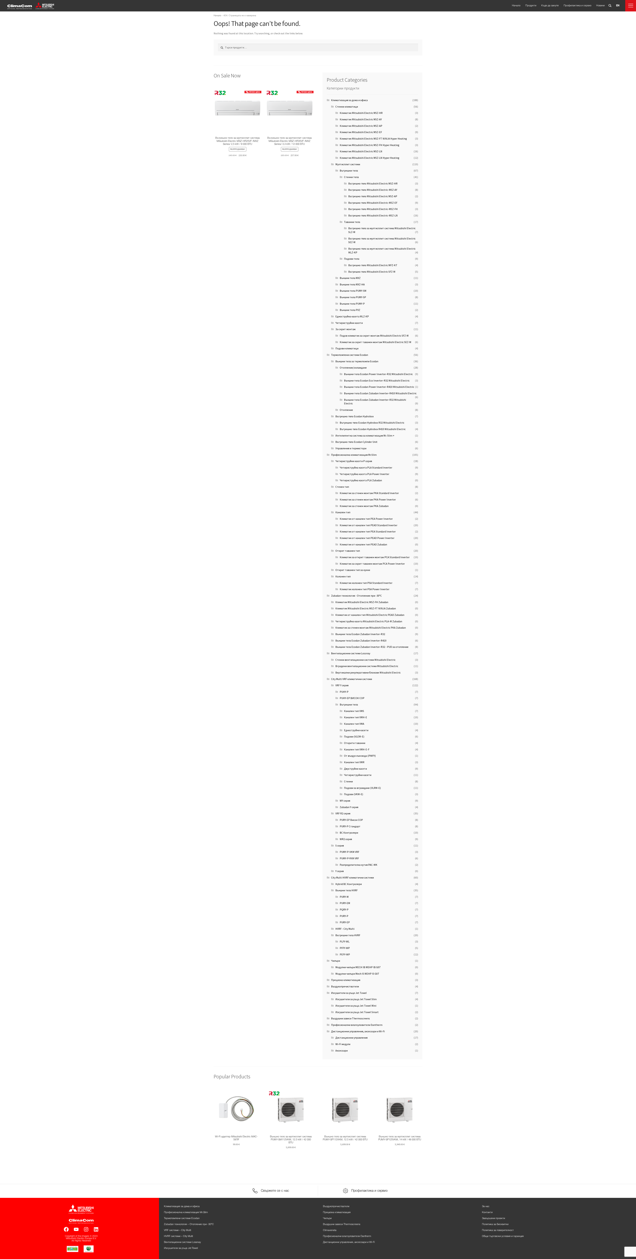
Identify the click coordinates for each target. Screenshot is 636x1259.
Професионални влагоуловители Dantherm (356, 1024)
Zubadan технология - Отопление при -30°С (356, 595)
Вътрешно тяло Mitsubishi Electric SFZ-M (371, 271)
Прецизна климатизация (345, 980)
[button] (630, 5)
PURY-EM (345, 903)
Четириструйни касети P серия (353, 461)
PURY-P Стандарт (350, 826)
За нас (485, 1206)
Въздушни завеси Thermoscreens (350, 1018)
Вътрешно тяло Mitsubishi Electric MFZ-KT (372, 265)
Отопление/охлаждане (353, 367)
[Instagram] (86, 1229)
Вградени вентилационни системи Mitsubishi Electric (366, 666)
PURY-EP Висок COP (351, 819)
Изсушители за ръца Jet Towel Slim (356, 999)
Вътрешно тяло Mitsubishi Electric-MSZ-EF (372, 202)
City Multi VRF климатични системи (351, 679)
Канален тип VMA (354, 723)
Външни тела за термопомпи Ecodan (356, 361)
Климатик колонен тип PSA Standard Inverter (366, 583)
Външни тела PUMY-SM (353, 290)
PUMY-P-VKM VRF (349, 851)
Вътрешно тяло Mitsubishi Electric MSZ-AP (372, 196)
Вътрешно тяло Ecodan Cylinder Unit (356, 441)
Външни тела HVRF (346, 890)
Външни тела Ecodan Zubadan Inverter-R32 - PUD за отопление (371, 646)
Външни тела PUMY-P (352, 303)
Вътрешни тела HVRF (347, 935)
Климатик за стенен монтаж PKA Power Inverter (368, 499)
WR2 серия (346, 839)
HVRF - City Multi (344, 928)
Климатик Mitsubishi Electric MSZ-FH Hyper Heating (369, 145)
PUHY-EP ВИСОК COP (352, 698)
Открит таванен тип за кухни (352, 570)
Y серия (339, 871)
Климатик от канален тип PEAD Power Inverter (367, 538)
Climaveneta (329, 1230)
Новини (600, 5)
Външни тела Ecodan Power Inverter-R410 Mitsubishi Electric (379, 386)
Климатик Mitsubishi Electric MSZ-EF (361, 132)
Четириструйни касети (349, 322)
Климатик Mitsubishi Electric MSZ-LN (361, 151)
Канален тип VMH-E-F (356, 749)
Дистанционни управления (351, 1037)
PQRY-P (344, 909)
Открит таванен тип (347, 550)
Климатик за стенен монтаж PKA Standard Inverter (369, 493)
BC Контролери (349, 832)
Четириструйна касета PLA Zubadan (361, 480)
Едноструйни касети (356, 730)
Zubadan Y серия (349, 807)
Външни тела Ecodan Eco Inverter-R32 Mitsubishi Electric (377, 380)
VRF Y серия (341, 685)
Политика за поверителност (498, 1230)
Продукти (530, 5)
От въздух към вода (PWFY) (360, 755)
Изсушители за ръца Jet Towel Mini (355, 1005)
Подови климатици (346, 348)
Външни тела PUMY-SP (353, 297)
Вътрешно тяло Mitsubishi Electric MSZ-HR (373, 183)
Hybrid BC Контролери (348, 884)
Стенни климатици (346, 106)
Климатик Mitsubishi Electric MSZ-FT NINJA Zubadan (365, 608)
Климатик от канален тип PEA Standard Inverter (368, 531)
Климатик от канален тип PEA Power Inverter (366, 518)
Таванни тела (352, 222)
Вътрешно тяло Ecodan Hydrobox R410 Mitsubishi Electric (373, 429)
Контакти (487, 1212)
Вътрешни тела (349, 170)
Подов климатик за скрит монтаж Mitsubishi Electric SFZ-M (374, 335)
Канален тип (342, 512)
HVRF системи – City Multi (178, 1236)
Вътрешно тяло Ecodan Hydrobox (354, 416)
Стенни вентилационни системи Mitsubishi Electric (365, 659)
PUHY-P (344, 691)
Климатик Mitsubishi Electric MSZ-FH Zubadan (361, 602)
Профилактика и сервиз (577, 5)
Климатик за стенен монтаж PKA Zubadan (364, 506)
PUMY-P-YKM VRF (349, 858)
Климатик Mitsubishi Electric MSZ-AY (361, 119)
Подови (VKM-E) (353, 794)
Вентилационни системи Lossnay (350, 653)
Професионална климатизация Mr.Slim (354, 454)
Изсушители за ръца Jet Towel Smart (357, 1012)
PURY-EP (345, 922)
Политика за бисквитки (495, 1224)
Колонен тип (343, 576)
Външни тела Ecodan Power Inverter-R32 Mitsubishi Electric (378, 374)
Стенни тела (351, 177)
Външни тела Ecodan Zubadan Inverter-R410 (360, 640)
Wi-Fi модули (342, 1044)
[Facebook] (66, 1229)
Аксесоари (341, 1050)
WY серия (345, 800)
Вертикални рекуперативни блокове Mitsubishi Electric (368, 672)
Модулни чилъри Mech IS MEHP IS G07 (357, 973)
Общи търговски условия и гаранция (503, 1236)
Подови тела (351, 258)
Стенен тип (342, 486)
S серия (339, 845)
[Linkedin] (96, 1229)
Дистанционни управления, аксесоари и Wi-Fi (358, 1031)
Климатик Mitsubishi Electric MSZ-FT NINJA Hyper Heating (373, 138)
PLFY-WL (344, 941)
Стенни (348, 781)
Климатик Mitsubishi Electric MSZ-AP (361, 125)
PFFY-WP (345, 948)
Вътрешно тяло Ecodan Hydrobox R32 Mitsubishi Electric (372, 422)
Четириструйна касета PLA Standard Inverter (366, 467)
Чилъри (335, 960)
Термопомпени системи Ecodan (349, 354)
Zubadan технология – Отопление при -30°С (189, 1224)
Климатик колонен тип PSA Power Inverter (364, 589)
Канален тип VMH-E (355, 717)
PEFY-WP (345, 954)
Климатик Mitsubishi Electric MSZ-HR (361, 113)
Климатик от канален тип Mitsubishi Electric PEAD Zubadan (369, 614)
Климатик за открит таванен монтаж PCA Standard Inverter (375, 557)
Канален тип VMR (354, 762)
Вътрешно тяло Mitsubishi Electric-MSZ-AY (372, 189)
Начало (516, 5)
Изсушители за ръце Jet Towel (349, 993)
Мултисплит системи (347, 164)
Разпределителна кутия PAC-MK (358, 864)
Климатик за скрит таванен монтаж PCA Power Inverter (372, 563)
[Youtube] (76, 1229)
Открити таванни (354, 743)
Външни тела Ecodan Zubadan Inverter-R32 (360, 634)
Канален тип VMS (354, 711)
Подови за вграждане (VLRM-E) (362, 788)
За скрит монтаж (345, 329)
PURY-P (344, 916)
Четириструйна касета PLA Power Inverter (364, 474)
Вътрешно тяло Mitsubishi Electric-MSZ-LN (373, 215)
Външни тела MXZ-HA (352, 284)
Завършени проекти (493, 1218)
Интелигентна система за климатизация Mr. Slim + (364, 435)
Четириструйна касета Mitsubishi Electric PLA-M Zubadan (368, 621)
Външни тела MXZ (350, 278)
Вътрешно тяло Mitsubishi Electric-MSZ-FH (373, 209)
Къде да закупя (550, 5)
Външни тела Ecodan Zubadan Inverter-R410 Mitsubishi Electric (380, 393)
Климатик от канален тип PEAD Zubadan (363, 544)
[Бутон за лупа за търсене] (610, 5)
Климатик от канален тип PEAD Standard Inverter (368, 525)
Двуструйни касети (355, 768)
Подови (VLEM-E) (354, 736)
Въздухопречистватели (345, 986)
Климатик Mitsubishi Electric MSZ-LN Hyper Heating (369, 157)
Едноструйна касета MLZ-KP (352, 316)
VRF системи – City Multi (177, 1230)
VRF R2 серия (342, 813)
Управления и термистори (350, 448)
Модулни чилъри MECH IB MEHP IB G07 (357, 967)
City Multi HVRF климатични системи (352, 877)
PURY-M (344, 896)
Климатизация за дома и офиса (349, 100)
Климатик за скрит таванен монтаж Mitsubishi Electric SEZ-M (375, 342)
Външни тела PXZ (350, 310)
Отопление (346, 409)
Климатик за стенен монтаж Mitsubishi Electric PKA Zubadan (370, 627)
